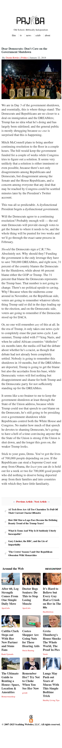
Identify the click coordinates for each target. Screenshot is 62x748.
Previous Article (24, 501)
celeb (38, 35)
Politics (24, 57)
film (14, 35)
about (47, 35)
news (28, 35)
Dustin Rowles (12, 57)
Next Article (40, 501)
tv (21, 35)
